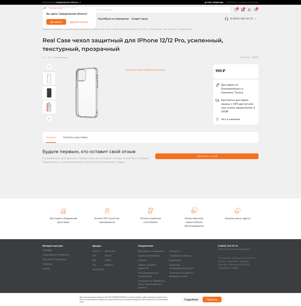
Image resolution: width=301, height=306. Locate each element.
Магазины (232, 2)
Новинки (47, 264)
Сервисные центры (180, 256)
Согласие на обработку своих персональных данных (151, 284)
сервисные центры (249, 2)
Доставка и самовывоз (151, 251)
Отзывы (51, 137)
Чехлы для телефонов (78, 29)
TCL (94, 265)
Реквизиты (175, 260)
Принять (212, 299)
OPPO (108, 260)
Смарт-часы (139, 18)
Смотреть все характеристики (145, 70)
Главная (47, 29)
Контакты (174, 251)
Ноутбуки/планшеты (54, 259)
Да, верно (56, 21)
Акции (46, 269)
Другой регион (79, 21)
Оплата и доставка (75, 137)
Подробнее (191, 299)
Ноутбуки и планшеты (113, 18)
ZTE (94, 256)
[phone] (256, 19)
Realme (109, 265)
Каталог (58, 29)
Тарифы (47, 250)
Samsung (110, 251)
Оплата (142, 260)
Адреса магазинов (148, 256)
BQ (94, 260)
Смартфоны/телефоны (55, 255)
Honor (108, 256)
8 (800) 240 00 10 (241, 19)
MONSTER (98, 270)
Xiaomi (96, 251)
